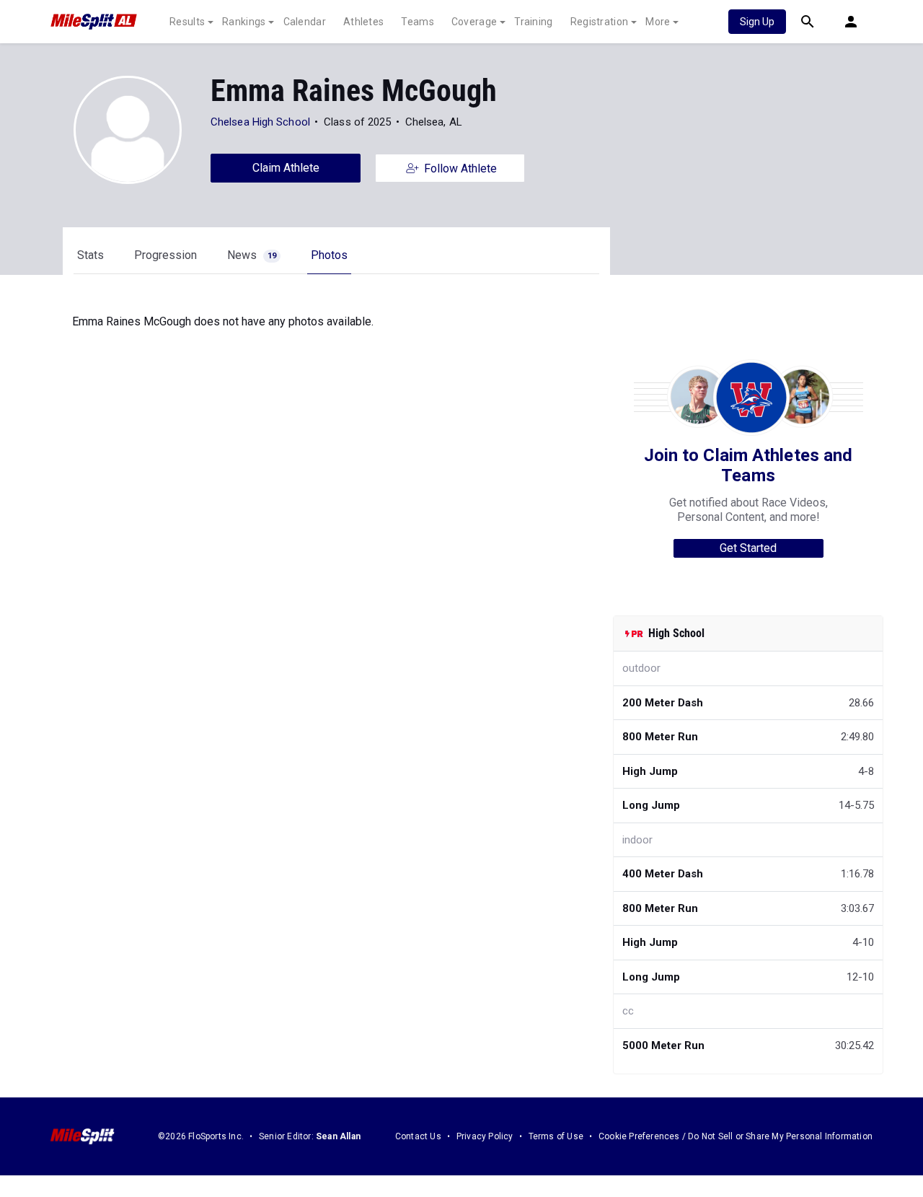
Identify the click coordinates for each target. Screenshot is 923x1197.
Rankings (243, 21)
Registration (599, 21)
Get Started (748, 548)
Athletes (363, 21)
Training (533, 21)
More (657, 21)
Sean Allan (338, 1136)
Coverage (474, 21)
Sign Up (757, 21)
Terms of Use (556, 1136)
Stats (90, 255)
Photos (329, 255)
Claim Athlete (285, 168)
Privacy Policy (484, 1136)
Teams (417, 21)
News (251, 255)
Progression (165, 255)
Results (187, 21)
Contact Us (418, 1136)
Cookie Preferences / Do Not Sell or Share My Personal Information (736, 1136)
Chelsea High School (260, 121)
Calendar (304, 21)
